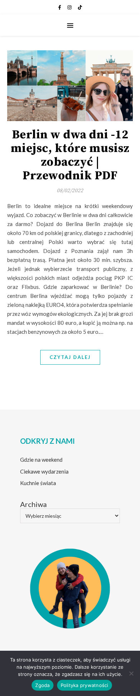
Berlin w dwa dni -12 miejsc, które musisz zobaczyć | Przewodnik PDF (70, 155)
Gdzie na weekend (41, 459)
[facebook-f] (60, 7)
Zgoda (42, 685)
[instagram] (70, 7)
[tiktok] (80, 7)
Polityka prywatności (84, 685)
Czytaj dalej (70, 357)
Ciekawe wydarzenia (44, 471)
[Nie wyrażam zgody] (131, 673)
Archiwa (33, 504)
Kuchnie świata (38, 483)
